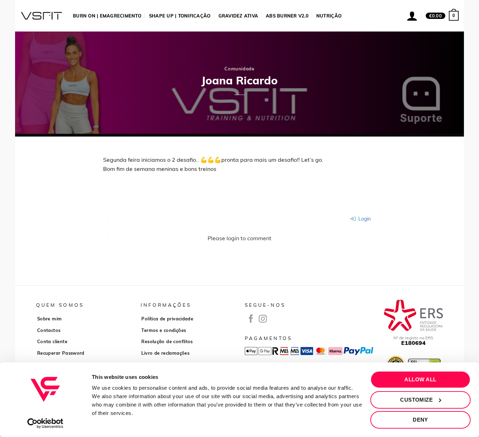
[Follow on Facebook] (251, 319)
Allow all (420, 379)
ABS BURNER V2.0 (287, 16)
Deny (420, 420)
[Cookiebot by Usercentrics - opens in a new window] (45, 423)
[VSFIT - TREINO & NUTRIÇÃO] (41, 15)
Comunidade (239, 68)
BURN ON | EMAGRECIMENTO (107, 16)
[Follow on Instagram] (263, 319)
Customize (416, 400)
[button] (442, 16)
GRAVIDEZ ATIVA (238, 16)
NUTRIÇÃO (329, 16)
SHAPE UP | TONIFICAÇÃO (180, 16)
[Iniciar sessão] (412, 16)
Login (364, 219)
